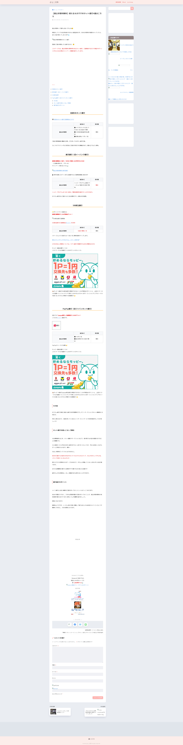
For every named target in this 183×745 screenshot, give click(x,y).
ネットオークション (72, 632)
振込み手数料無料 (98, 632)
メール (54, 671)
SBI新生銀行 (55, 95)
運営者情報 (118, 2)
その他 (55, 101)
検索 (132, 8)
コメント (55, 646)
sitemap (131, 2)
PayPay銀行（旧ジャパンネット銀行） (62, 98)
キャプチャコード (57, 694)
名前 (54, 665)
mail (125, 2)
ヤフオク (94, 630)
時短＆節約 (100, 630)
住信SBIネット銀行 (57, 89)
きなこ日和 (54, 2)
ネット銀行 (82, 632)
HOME (92, 739)
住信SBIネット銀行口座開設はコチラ (64, 119)
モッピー (68, 223)
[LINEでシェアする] (86, 625)
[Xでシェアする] (70, 625)
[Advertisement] (77, 68)
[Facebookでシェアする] (75, 625)
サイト (54, 678)
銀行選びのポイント (59, 105)
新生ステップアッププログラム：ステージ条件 (65, 240)
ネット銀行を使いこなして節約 (62, 103)
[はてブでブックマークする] (80, 625)
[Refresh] (55, 688)
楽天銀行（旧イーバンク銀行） (60, 92)
